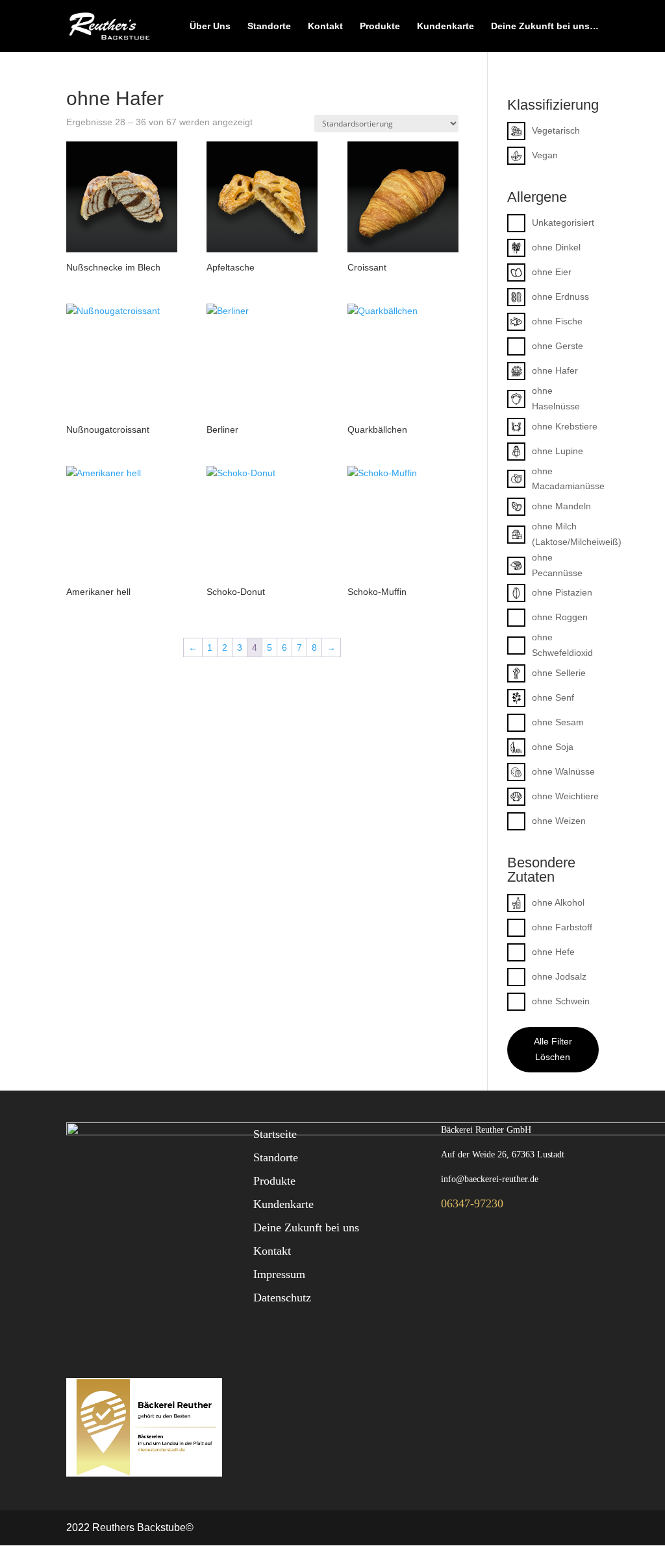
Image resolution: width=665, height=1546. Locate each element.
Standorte (269, 26)
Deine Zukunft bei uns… (545, 26)
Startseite (275, 1134)
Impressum (279, 1274)
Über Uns (210, 26)
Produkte (380, 26)
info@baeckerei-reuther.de (489, 1179)
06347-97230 (472, 1203)
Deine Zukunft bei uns (306, 1227)
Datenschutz (282, 1297)
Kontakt (325, 26)
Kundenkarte (445, 26)
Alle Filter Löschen (553, 1049)
